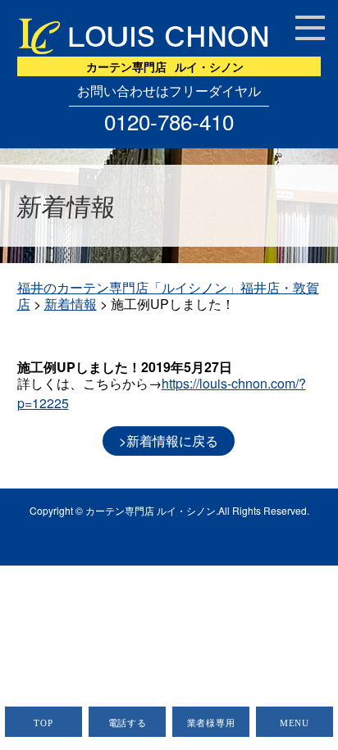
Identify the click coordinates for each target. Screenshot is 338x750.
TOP (43, 723)
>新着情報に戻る (168, 440)
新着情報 (70, 303)
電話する (127, 723)
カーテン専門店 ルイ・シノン (150, 510)
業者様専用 (211, 723)
